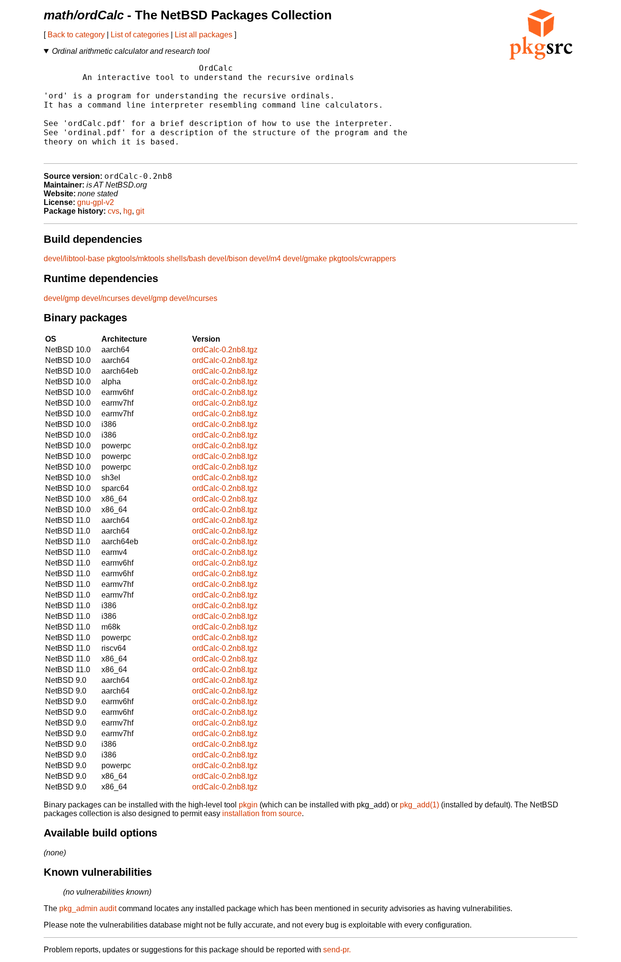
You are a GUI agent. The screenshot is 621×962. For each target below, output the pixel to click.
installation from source (262, 813)
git (140, 211)
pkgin (248, 805)
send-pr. (337, 950)
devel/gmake (305, 258)
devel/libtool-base (74, 258)
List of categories (140, 35)
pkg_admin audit (87, 908)
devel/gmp (62, 298)
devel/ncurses (106, 298)
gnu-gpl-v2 (95, 202)
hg (127, 211)
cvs (113, 211)
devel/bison (227, 258)
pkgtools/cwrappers (362, 258)
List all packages (203, 35)
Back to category (76, 35)
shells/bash (186, 258)
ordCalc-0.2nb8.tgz (225, 350)
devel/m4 (265, 258)
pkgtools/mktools (135, 258)
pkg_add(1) (419, 805)
